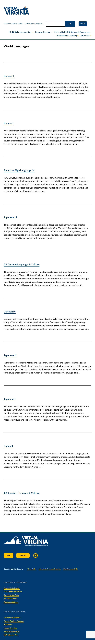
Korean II (9, 76)
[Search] (70, 24)
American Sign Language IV (19, 170)
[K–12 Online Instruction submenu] (32, 31)
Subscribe (23, 555)
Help (8, 555)
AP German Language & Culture (21, 264)
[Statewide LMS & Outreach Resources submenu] (90, 31)
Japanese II (10, 355)
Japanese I (9, 398)
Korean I (8, 123)
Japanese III (10, 217)
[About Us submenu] (90, 35)
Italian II (8, 446)
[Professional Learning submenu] (78, 35)
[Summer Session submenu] (51, 31)
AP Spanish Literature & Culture (21, 493)
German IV (10, 311)
